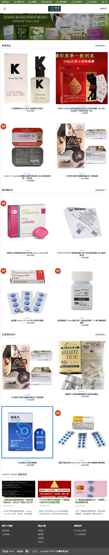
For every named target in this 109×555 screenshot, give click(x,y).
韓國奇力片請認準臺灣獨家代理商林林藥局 (81, 394)
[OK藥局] (54, 8)
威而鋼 (41, 534)
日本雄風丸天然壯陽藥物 (27, 463)
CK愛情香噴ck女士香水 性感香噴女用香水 (27, 108)
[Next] (106, 498)
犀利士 (41, 542)
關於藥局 (5, 531)
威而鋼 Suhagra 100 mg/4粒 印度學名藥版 (27, 320)
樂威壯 (41, 531)
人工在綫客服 (79, 534)
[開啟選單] (4, 8)
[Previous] (2, 498)
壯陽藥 (41, 538)
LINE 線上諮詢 (80, 531)
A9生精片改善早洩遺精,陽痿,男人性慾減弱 (82, 176)
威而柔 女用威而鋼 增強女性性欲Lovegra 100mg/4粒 (27, 253)
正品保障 (5, 534)
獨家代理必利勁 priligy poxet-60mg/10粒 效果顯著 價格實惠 (81, 463)
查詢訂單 (103, 8)
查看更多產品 (100, 46)
